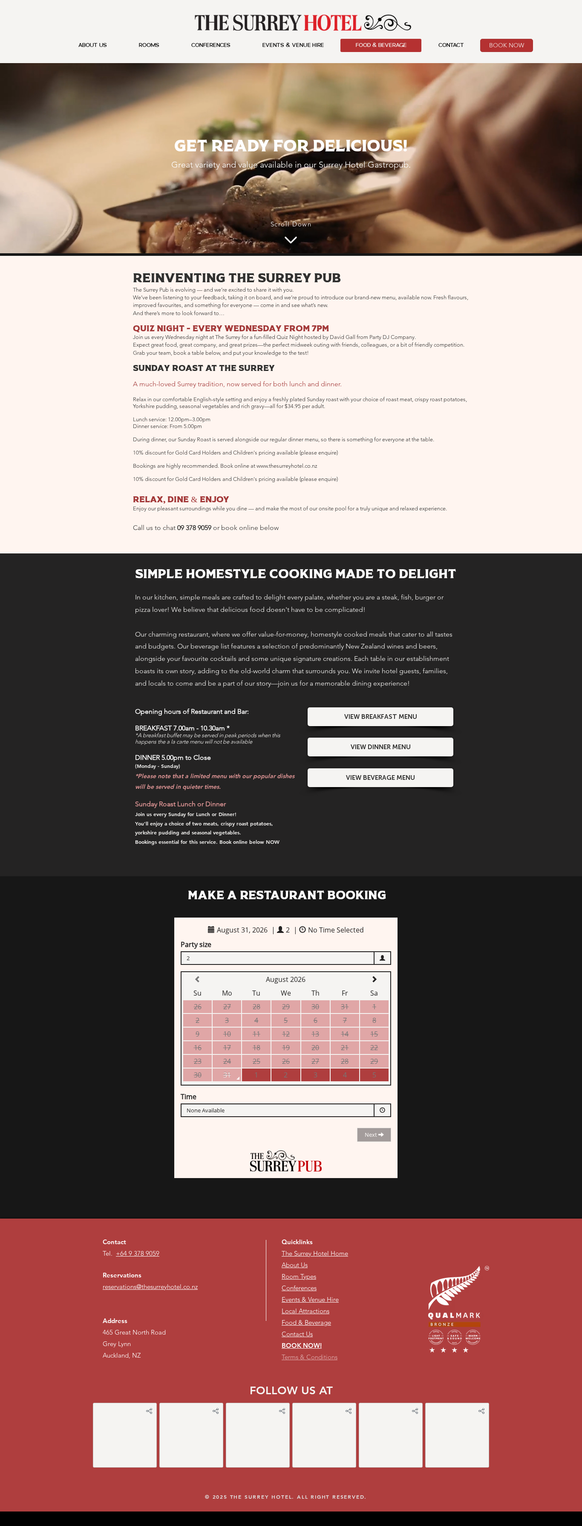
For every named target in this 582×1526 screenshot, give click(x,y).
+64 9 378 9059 (137, 1253)
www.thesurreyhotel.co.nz (286, 466)
